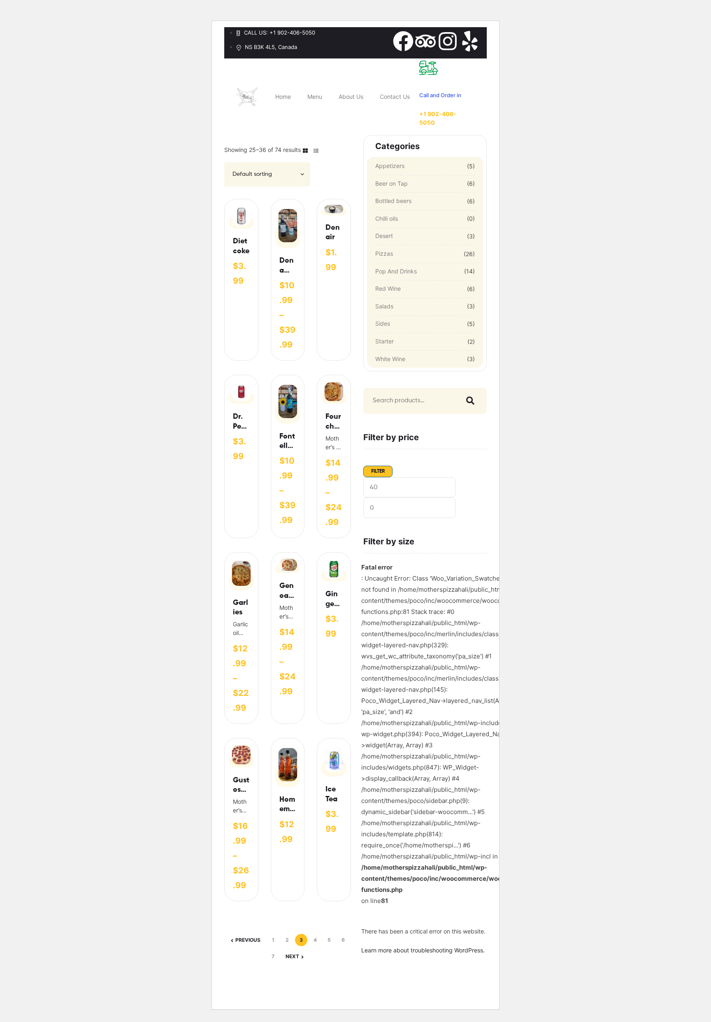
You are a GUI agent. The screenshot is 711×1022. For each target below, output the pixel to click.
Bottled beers (393, 200)
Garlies (240, 607)
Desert (384, 235)
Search (468, 401)
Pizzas (384, 253)
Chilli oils (386, 218)
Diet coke (241, 246)
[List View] (316, 150)
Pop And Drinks (396, 271)
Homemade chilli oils (287, 805)
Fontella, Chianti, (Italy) (287, 442)
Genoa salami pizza (286, 591)
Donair (332, 232)
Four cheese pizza (333, 422)
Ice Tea (331, 794)
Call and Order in (440, 95)
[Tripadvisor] (425, 41)
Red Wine (388, 288)
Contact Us (395, 96)
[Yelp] (470, 41)
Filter (378, 471)
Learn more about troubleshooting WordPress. (423, 950)
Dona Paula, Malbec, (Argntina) (287, 266)
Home (283, 96)
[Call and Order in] (428, 67)
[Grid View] (305, 150)
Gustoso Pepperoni (241, 786)
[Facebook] (403, 41)
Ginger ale (331, 599)
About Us (351, 96)
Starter (384, 341)
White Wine (390, 358)
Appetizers (389, 165)
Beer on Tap (391, 183)
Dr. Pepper (239, 422)
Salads (384, 306)
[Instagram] (447, 41)
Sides (382, 323)
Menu (314, 96)
